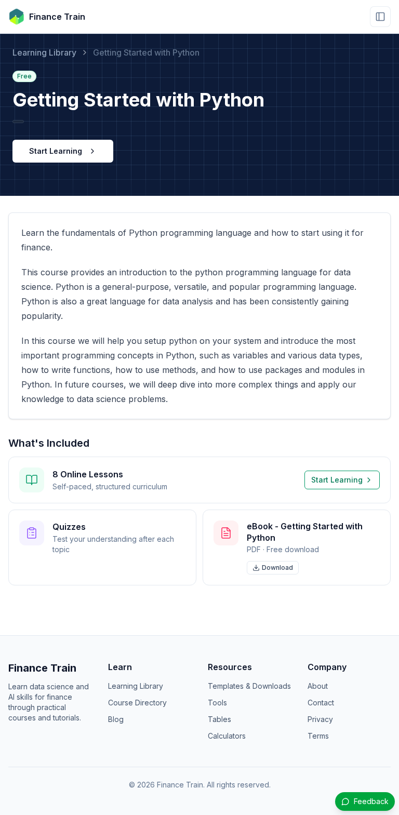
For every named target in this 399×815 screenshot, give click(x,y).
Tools (217, 702)
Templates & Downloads (249, 686)
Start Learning (55, 150)
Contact (321, 702)
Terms (318, 735)
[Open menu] (380, 16)
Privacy (320, 719)
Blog (116, 719)
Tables (219, 719)
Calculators (227, 735)
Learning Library (44, 52)
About (318, 686)
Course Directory (137, 702)
